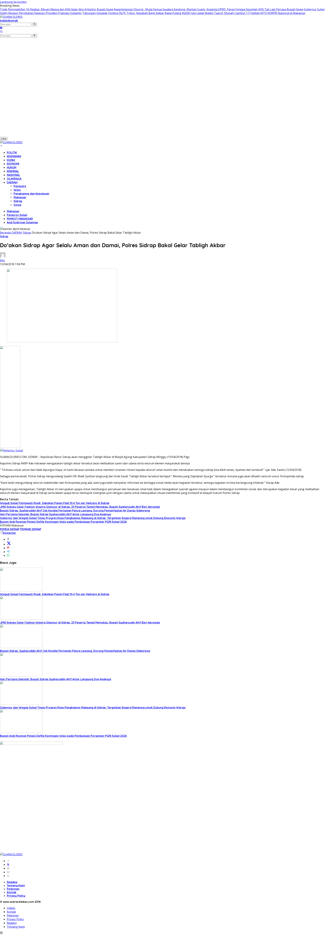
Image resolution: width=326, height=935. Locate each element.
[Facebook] (8, 861)
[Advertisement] (18, 88)
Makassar (20, 197)
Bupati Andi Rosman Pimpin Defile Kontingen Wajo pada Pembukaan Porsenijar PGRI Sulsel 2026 (63, 521)
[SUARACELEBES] (11, 17)
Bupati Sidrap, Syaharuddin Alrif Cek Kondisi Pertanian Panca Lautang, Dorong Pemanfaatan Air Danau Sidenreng (75, 510)
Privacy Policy (16, 895)
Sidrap (18, 201)
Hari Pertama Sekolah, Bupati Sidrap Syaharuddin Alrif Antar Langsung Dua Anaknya (55, 514)
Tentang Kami (16, 885)
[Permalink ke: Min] (2, 257)
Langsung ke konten (13, 2)
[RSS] (8, 876)
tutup (3, 138)
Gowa (17, 204)
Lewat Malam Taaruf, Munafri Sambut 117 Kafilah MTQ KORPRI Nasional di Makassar (250, 13)
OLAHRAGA (14, 178)
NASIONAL (13, 175)
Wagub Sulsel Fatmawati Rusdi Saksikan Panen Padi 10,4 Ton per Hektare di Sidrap (54, 503)
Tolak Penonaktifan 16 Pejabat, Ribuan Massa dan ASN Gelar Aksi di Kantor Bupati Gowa (56, 9)
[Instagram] (8, 868)
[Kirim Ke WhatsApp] (8, 555)
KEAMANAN (14, 156)
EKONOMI (13, 163)
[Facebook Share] (8, 539)
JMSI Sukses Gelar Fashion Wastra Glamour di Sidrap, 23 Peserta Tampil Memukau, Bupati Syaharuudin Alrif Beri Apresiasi (80, 506)
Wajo (17, 190)
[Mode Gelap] (1, 28)
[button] (34, 24)
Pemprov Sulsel (17, 215)
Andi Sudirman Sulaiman (22, 222)
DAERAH (12, 182)
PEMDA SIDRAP (10, 529)
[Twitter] (8, 864)
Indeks (4, 20)
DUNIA (11, 160)
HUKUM (11, 167)
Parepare (20, 186)
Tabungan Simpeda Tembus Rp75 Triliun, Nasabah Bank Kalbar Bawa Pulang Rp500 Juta (139, 13)
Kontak (13, 20)
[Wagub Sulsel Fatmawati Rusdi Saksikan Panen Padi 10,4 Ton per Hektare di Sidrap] (21, 590)
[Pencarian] (1, 32)
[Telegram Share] (8, 552)
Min (2, 260)
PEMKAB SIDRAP (30, 529)
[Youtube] (8, 872)
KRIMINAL (13, 171)
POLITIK (12, 152)
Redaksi (12, 882)
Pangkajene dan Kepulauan (31, 193)
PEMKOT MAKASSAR (20, 218)
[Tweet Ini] (9, 544)
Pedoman (13, 889)
